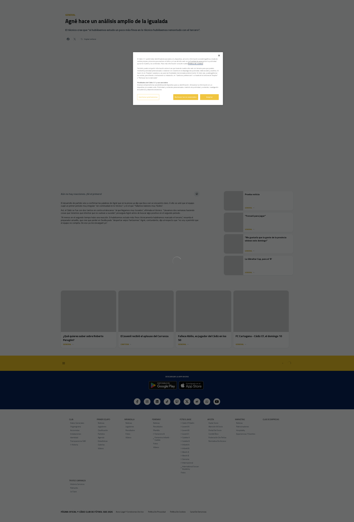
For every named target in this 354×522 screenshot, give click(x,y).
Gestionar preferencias (148, 97)
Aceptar (209, 97)
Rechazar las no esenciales (186, 97)
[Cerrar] (219, 55)
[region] (178, 78)
